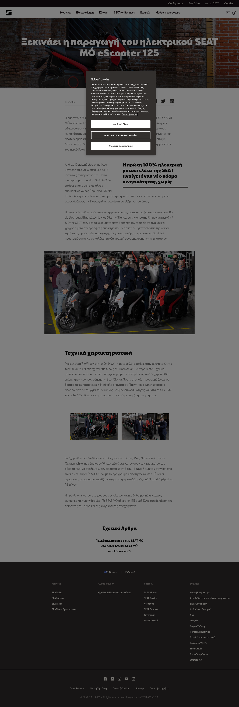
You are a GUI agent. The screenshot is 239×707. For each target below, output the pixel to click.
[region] (121, 113)
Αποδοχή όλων (120, 124)
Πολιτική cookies (129, 114)
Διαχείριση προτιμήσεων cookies (120, 135)
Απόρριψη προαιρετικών (121, 146)
